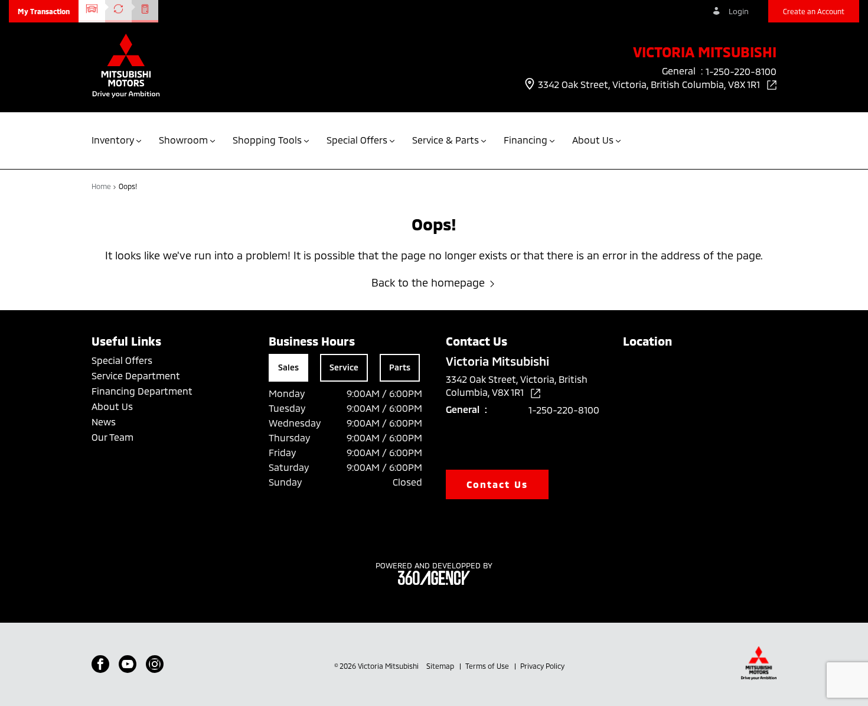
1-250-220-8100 (563, 409)
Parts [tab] (399, 367)
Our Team (112, 437)
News (104, 421)
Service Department (136, 375)
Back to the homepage (428, 282)
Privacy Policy (542, 666)
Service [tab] (343, 367)
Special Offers (122, 360)
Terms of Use (488, 666)
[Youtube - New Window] (127, 664)
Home (102, 186)
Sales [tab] (288, 367)
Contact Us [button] (497, 484)
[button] (44, 11)
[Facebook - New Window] (100, 664)
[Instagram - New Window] (155, 664)
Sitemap (441, 666)
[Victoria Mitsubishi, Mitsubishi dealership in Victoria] (126, 67)
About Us (112, 406)
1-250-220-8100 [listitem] (741, 71)
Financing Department (142, 390)
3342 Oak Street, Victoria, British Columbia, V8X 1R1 (650, 84)
